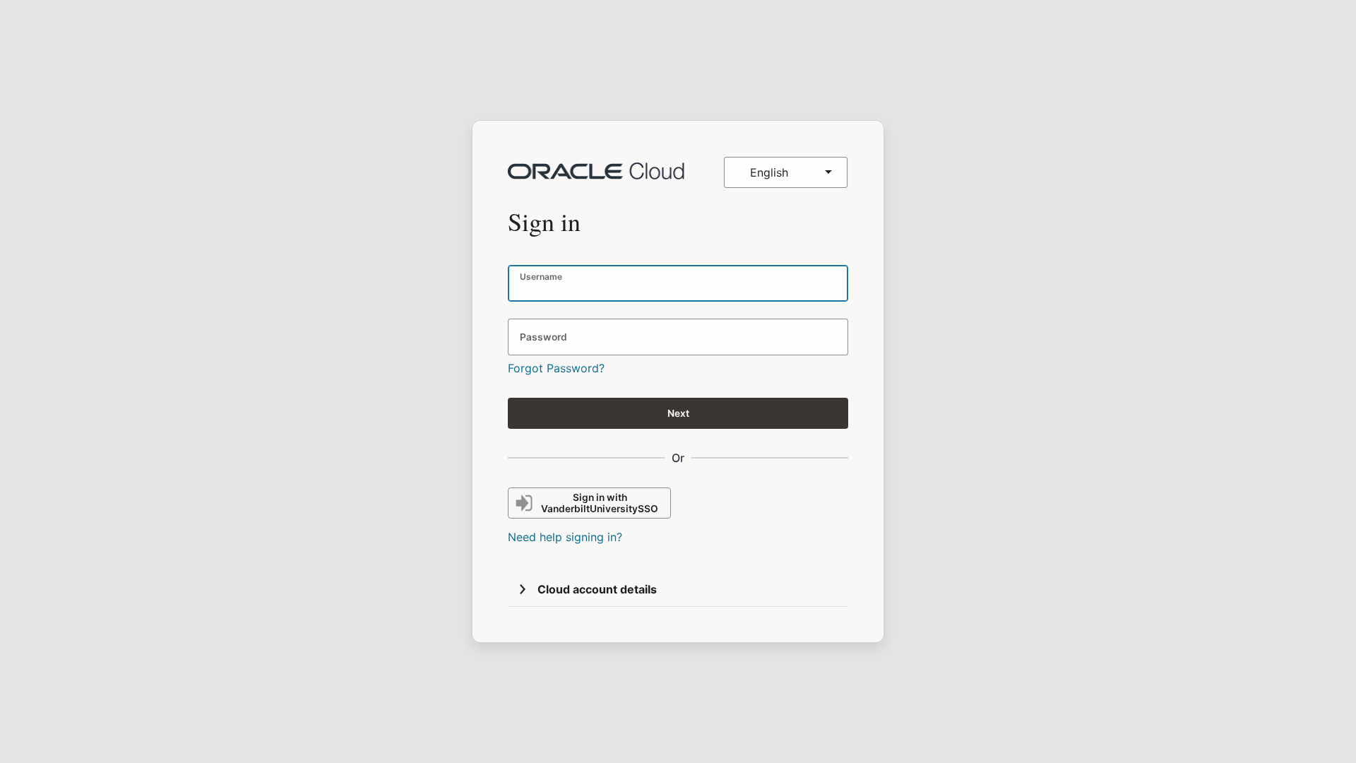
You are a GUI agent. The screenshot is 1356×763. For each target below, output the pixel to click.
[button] (522, 589)
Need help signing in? (565, 537)
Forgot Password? (556, 368)
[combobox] (786, 172)
